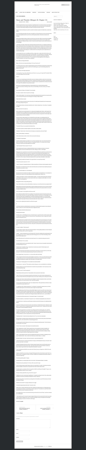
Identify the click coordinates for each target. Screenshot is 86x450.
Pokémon (34, 12)
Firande (55, 25)
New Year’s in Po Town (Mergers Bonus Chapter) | (61, 23)
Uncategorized (20, 16)
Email (17, 433)
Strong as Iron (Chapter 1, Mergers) (59, 24)
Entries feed (55, 37)
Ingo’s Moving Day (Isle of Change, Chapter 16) (24, 408)
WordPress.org (56, 39)
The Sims (48, 12)
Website (17, 437)
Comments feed (56, 38)
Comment (18, 418)
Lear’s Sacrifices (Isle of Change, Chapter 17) (45, 408)
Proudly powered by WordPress (38, 446)
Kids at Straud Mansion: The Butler (62, 25)
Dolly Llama (55, 29)
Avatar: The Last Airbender (25, 12)
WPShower (50, 446)
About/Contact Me (55, 12)
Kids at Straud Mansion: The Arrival (63, 29)
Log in (55, 36)
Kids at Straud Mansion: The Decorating (62, 26)
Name (17, 429)
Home (16, 12)
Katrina (27, 21)
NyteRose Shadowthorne (57, 27)
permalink (21, 401)
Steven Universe (41, 12)
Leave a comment (49, 21)
